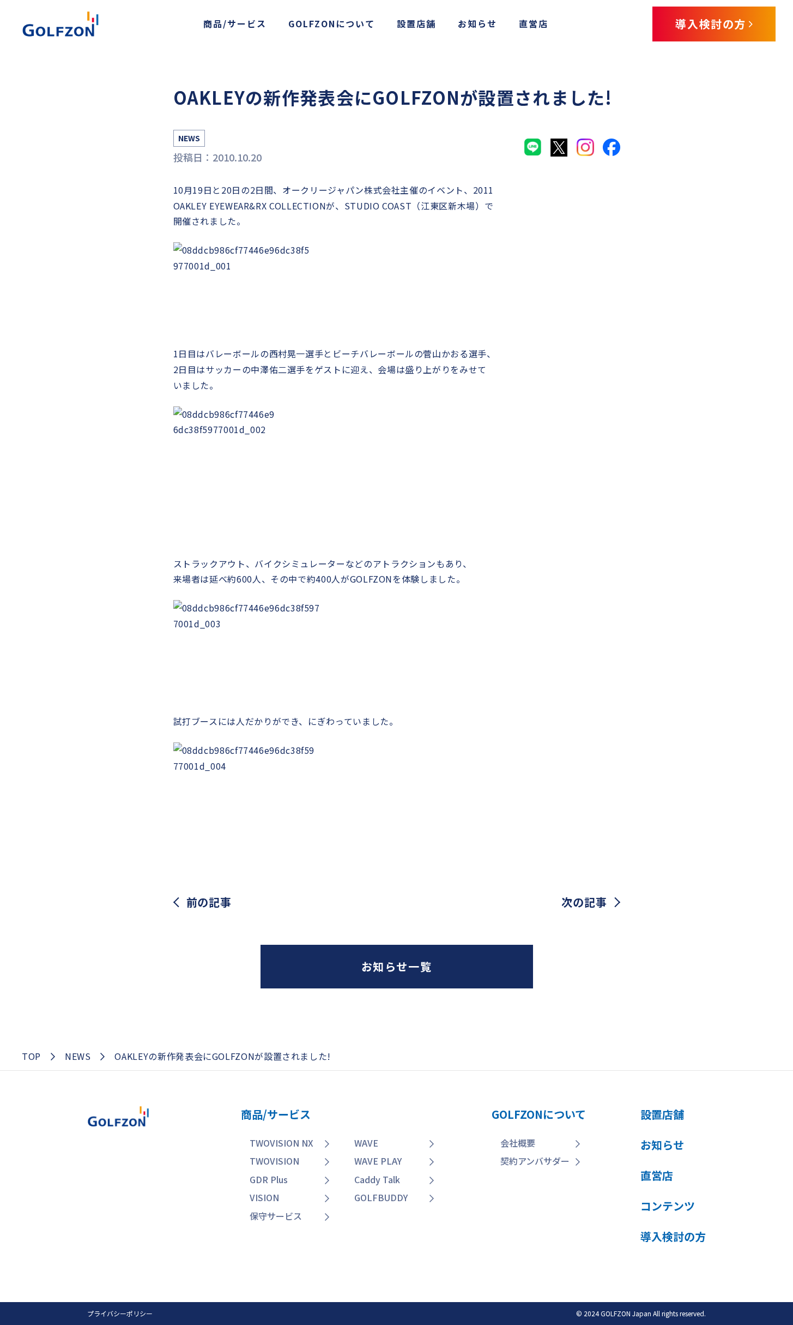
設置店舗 (416, 23)
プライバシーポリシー (120, 1313)
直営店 (533, 23)
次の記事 (584, 902)
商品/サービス (235, 23)
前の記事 (209, 902)
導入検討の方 (715, 1250)
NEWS (78, 1056)
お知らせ (477, 23)
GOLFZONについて (331, 23)
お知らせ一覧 (396, 966)
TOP (31, 1056)
